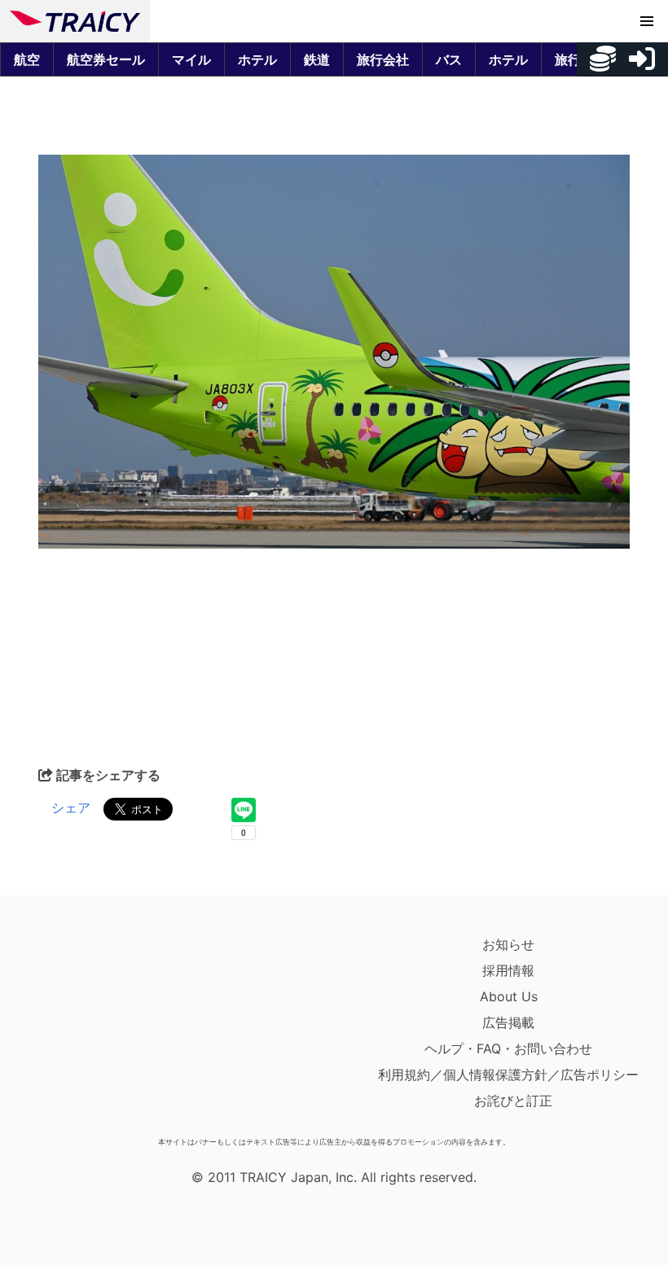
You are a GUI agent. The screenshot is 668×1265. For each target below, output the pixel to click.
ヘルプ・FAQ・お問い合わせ (508, 1048)
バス (449, 59)
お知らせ (508, 944)
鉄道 (317, 59)
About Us (509, 996)
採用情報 (508, 970)
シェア (70, 807)
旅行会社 (383, 59)
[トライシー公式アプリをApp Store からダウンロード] (105, 1030)
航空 (27, 59)
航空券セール (106, 59)
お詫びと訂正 (513, 1100)
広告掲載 (508, 1022)
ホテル (257, 59)
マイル (191, 59)
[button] (647, 21)
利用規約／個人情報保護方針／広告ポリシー (508, 1074)
